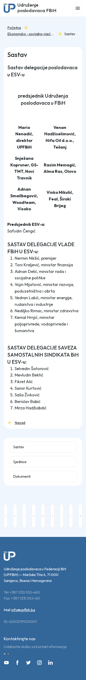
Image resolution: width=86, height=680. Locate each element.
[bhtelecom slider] (24, 516)
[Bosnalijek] (15, 516)
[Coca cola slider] (6, 516)
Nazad (20, 423)
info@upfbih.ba (23, 610)
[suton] (80, 516)
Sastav (69, 34)
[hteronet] (34, 516)
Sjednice (20, 461)
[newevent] (62, 516)
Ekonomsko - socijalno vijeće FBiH (34, 34)
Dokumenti (22, 476)
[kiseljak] (43, 516)
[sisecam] (71, 516)
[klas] (52, 516)
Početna (14, 28)
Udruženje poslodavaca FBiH (36, 8)
